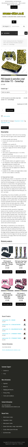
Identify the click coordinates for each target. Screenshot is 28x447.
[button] (25, 33)
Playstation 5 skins (19, 121)
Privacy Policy (6, 392)
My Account (14, 7)
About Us (5, 386)
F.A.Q (4, 373)
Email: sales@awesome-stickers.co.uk (11, 350)
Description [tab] (5, 127)
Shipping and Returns (8, 389)
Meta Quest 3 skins (8, 423)
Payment (5, 383)
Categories (6, 33)
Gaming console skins (12, 41)
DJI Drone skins (7, 432)
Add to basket (10, 110)
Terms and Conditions (8, 396)
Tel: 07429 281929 (6, 347)
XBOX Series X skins (8, 417)
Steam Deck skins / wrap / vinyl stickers (12, 426)
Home (4, 41)
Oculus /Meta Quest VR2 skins (10, 429)
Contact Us (6, 370)
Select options (6, 272)
